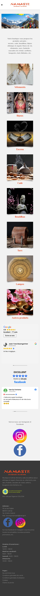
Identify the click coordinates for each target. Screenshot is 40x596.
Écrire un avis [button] (10, 336)
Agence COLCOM (18, 496)
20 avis (24, 379)
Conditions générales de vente (12, 575)
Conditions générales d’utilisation (13, 578)
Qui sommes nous (8, 573)
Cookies (5, 580)
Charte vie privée (8, 583)
